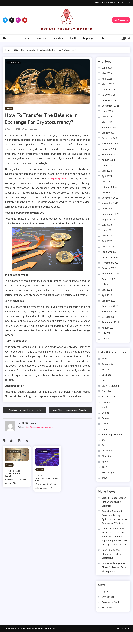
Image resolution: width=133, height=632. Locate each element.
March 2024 (108, 181)
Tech (101, 38)
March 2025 (108, 122)
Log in (105, 591)
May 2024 (107, 170)
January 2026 (109, 89)
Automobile (108, 364)
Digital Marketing (110, 385)
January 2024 (109, 192)
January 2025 (109, 132)
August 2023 (108, 219)
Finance (9, 109)
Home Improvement (112, 434)
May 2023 (107, 235)
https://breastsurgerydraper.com (39, 427)
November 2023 (110, 203)
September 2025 (110, 105)
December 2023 (110, 197)
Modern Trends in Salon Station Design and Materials (114, 502)
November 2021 (110, 311)
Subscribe (123, 20)
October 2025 (109, 100)
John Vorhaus (31, 129)
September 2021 (110, 322)
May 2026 (107, 73)
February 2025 (109, 127)
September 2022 (110, 273)
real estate (57, 38)
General (106, 418)
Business (40, 38)
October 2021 (109, 316)
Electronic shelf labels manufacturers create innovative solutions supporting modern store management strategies (114, 536)
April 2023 (107, 241)
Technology (108, 472)
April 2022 (107, 295)
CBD (104, 380)
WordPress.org (109, 607)
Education (107, 391)
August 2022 (108, 279)
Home (26, 38)
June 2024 (107, 165)
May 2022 (107, 289)
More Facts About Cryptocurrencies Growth (13, 473)
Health (73, 38)
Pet (103, 445)
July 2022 (107, 284)
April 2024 (107, 176)
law (103, 439)
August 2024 (108, 160)
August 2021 (108, 327)
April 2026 (107, 78)
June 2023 (107, 230)
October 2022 (109, 268)
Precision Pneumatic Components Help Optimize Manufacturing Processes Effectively (114, 517)
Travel (105, 477)
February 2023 (109, 252)
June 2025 (107, 111)
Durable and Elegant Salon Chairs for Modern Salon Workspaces (115, 567)
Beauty (105, 369)
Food (104, 407)
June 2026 (107, 68)
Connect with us (123, 628)
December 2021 (110, 306)
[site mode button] (123, 38)
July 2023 (107, 224)
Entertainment (109, 396)
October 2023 (109, 208)
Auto (104, 358)
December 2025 (110, 95)
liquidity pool (58, 178)
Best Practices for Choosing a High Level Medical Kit (113, 554)
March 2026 (108, 84)
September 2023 (110, 214)
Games (105, 412)
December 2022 (110, 257)
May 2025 (107, 116)
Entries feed (108, 596)
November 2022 (110, 262)
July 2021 (107, 333)
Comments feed (110, 602)
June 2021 (107, 338)
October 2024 (109, 149)
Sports (105, 461)
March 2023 (108, 246)
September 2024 (110, 154)
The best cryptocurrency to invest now (47, 478)
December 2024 (110, 138)
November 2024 (110, 143)
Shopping (87, 38)
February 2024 (109, 187)
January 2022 (109, 300)
